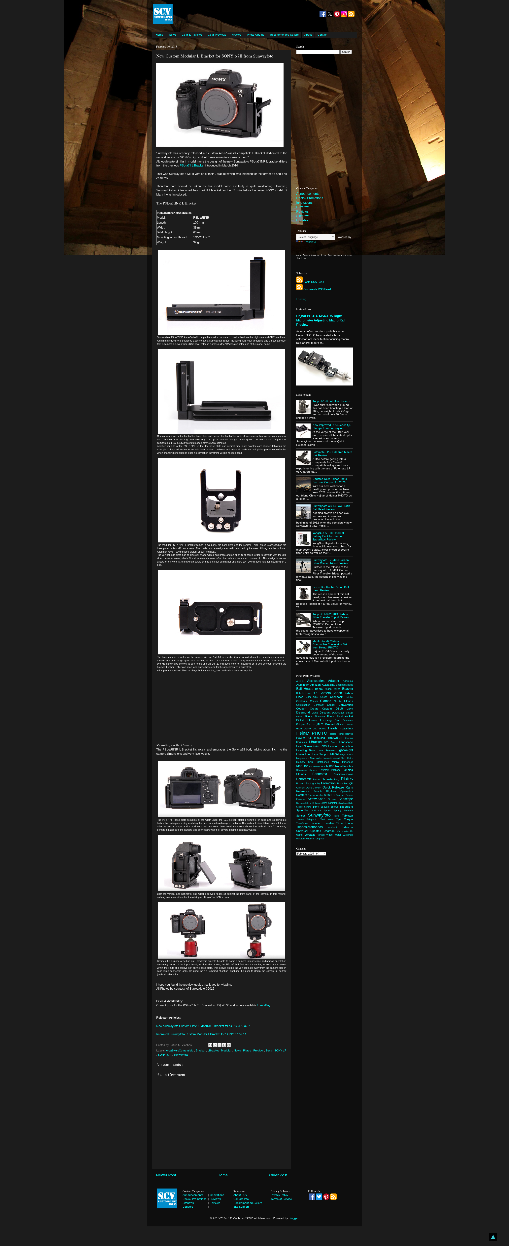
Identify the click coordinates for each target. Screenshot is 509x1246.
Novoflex (348, 766)
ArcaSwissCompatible (180, 1050)
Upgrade (330, 830)
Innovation (336, 737)
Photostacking (331, 779)
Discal (316, 712)
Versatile (311, 834)
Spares (335, 806)
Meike (350, 758)
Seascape (346, 799)
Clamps (327, 701)
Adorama (348, 681)
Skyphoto (343, 803)
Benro (320, 688)
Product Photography (308, 783)
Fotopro (301, 724)
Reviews (302, 211)
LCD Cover (331, 742)
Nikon (330, 766)
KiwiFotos (302, 742)
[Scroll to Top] (493, 1237)
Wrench (310, 838)
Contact (322, 34)
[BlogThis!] (215, 1045)
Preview (258, 1050)
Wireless (301, 838)
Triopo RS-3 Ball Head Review (332, 401)
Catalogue (303, 701)
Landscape (346, 742)
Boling (337, 689)
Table (338, 816)
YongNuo (319, 838)
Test (324, 819)
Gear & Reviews (192, 34)
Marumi (337, 758)
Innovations (304, 202)
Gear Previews (217, 34)
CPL (316, 693)
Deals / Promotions (309, 198)
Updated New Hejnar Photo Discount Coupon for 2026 (330, 480)
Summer (348, 810)
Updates (302, 220)
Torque (348, 819)
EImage (349, 713)
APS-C (301, 681)
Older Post (278, 1175)
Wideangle (348, 835)
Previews (302, 207)
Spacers (326, 806)
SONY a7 (280, 1050)
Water (339, 834)
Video (330, 834)
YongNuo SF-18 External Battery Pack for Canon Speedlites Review (328, 536)
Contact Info (241, 1198)
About (308, 34)
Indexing (320, 737)
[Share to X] (219, 1045)
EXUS (300, 716)
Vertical (322, 835)
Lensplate (347, 746)
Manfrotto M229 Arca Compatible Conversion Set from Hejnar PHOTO (330, 644)
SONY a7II (165, 1054)
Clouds (348, 701)
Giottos (349, 724)
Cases (325, 697)
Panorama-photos (343, 774)
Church (315, 701)
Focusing (327, 720)
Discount (326, 712)
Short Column (313, 803)
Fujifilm (319, 724)
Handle (323, 728)
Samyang (341, 795)
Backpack (341, 684)
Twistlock (333, 827)
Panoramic (304, 779)
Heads (334, 728)
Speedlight (346, 806)
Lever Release (327, 750)
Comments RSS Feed (317, 289)
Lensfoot (334, 746)
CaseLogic (313, 697)
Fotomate (348, 720)
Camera (326, 693)
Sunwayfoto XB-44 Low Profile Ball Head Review (332, 507)
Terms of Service (281, 1198)
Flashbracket (345, 716)
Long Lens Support (317, 754)
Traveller (329, 823)
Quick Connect (314, 788)
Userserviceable (345, 831)
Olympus (314, 770)
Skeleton (333, 803)
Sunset (302, 815)
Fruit (309, 724)
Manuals (328, 758)
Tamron (301, 819)
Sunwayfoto (181, 1054)
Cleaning (339, 701)
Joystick (349, 738)
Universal (303, 830)
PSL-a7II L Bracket (192, 165)
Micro (337, 761)
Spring (339, 810)
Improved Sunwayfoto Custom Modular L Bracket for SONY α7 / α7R (201, 1034)
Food (339, 720)
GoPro (308, 728)
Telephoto (313, 819)
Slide (350, 803)
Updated (316, 830)
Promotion (329, 783)
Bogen (328, 689)
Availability (329, 684)
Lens (324, 746)
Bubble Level (304, 693)
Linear (300, 754)
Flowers (313, 720)
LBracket (214, 1050)
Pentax (317, 779)
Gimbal (341, 724)
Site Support (241, 1206)
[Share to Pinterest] (229, 1045)
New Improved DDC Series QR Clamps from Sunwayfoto (332, 426)
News (172, 34)
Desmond (304, 712)
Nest (323, 766)
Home (159, 34)
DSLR (341, 708)
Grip (316, 728)
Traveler (316, 823)
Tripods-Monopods (311, 827)
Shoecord (301, 803)
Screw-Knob (318, 799)
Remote (320, 791)
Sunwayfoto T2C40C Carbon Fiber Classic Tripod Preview (331, 562)
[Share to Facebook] (224, 1045)
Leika (316, 746)
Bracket (201, 1050)
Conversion (346, 704)
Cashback (338, 696)
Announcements (307, 193)
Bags (350, 684)
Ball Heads (305, 688)
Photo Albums (255, 34)
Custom (329, 708)
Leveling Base (307, 750)
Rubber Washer (316, 795)
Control (333, 705)
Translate (310, 241)
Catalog (349, 697)
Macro (335, 754)
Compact (320, 705)
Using (300, 834)
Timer (332, 819)
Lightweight (345, 750)
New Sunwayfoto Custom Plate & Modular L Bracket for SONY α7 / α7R (203, 1026)
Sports (329, 810)
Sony (269, 1050)
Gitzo (300, 728)
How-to (302, 737)
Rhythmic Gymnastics (339, 791)
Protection (343, 783)
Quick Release (334, 787)
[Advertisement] (245, 14)
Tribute (340, 823)
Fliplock (301, 720)
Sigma (324, 803)
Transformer (303, 823)
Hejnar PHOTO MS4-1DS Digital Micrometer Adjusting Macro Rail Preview (320, 320)
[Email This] (210, 1045)
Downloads (339, 712)
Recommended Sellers (284, 34)
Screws (333, 799)
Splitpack (317, 810)
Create (316, 708)
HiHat (334, 734)
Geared (331, 724)
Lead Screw (304, 746)
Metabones (324, 762)
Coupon (303, 708)
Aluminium (303, 684)
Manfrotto (316, 758)
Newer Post (166, 1175)
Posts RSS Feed (313, 281)
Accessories (317, 680)
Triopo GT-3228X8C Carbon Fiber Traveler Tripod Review (331, 616)
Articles (236, 34)
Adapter (335, 680)
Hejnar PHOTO (313, 733)
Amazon (316, 684)
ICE (311, 738)
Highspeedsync (345, 734)
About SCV (240, 1194)
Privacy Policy (279, 1194)
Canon (338, 693)
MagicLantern (346, 754)
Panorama (323, 774)
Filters (309, 716)
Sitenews (302, 216)
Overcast (325, 770)
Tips (340, 819)
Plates (247, 1050)
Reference (305, 791)
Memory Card (306, 762)
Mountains (315, 766)
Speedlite (303, 810)
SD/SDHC (330, 795)
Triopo (349, 823)
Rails (349, 787)
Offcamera (302, 770)
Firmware (321, 716)
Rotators (302, 794)
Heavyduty (346, 728)
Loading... (302, 299)
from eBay (263, 1005)
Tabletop (347, 815)
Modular (226, 1050)
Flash (332, 716)
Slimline (308, 807)
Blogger (293, 1218)
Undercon (347, 827)
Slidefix (300, 807)
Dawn (350, 708)
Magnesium (303, 758)
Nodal (339, 766)
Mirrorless (347, 762)
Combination (305, 705)
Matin (344, 758)
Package (337, 770)
